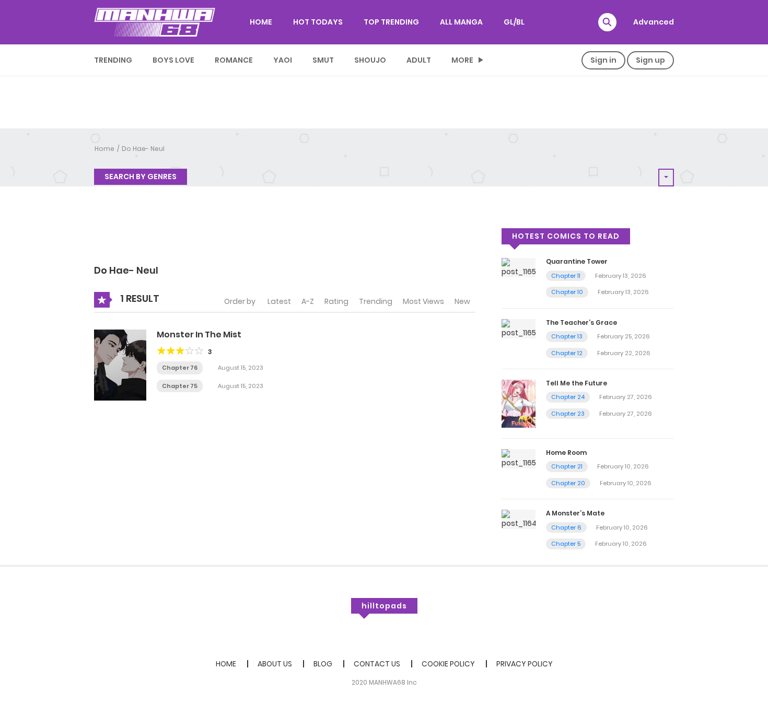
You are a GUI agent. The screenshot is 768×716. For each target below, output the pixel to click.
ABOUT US (275, 664)
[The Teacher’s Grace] (519, 328)
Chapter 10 (567, 292)
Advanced (653, 22)
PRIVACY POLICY (524, 664)
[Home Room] (519, 458)
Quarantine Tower (577, 261)
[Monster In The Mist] (120, 364)
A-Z (307, 301)
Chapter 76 (179, 367)
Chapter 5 (565, 543)
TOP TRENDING (391, 22)
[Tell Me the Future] (519, 403)
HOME (261, 22)
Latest (279, 301)
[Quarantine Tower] (519, 267)
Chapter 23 (568, 413)
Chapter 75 (179, 386)
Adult (418, 60)
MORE (462, 60)
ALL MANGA (461, 22)
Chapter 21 (567, 466)
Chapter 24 (568, 397)
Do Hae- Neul (143, 148)
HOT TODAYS (318, 22)
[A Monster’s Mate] (519, 519)
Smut (323, 60)
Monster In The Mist (199, 334)
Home (104, 148)
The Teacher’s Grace (581, 322)
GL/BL (514, 22)
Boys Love (173, 60)
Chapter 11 (565, 276)
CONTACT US (377, 664)
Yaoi (282, 60)
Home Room (566, 452)
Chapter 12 (567, 353)
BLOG (322, 664)
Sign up (650, 60)
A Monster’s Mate (575, 513)
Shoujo (370, 60)
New (462, 301)
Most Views (423, 301)
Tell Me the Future (576, 383)
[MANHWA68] (154, 22)
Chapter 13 (567, 336)
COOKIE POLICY (448, 664)
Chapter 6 (566, 527)
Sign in (603, 60)
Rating (336, 301)
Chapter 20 (568, 483)
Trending (113, 60)
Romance (234, 60)
